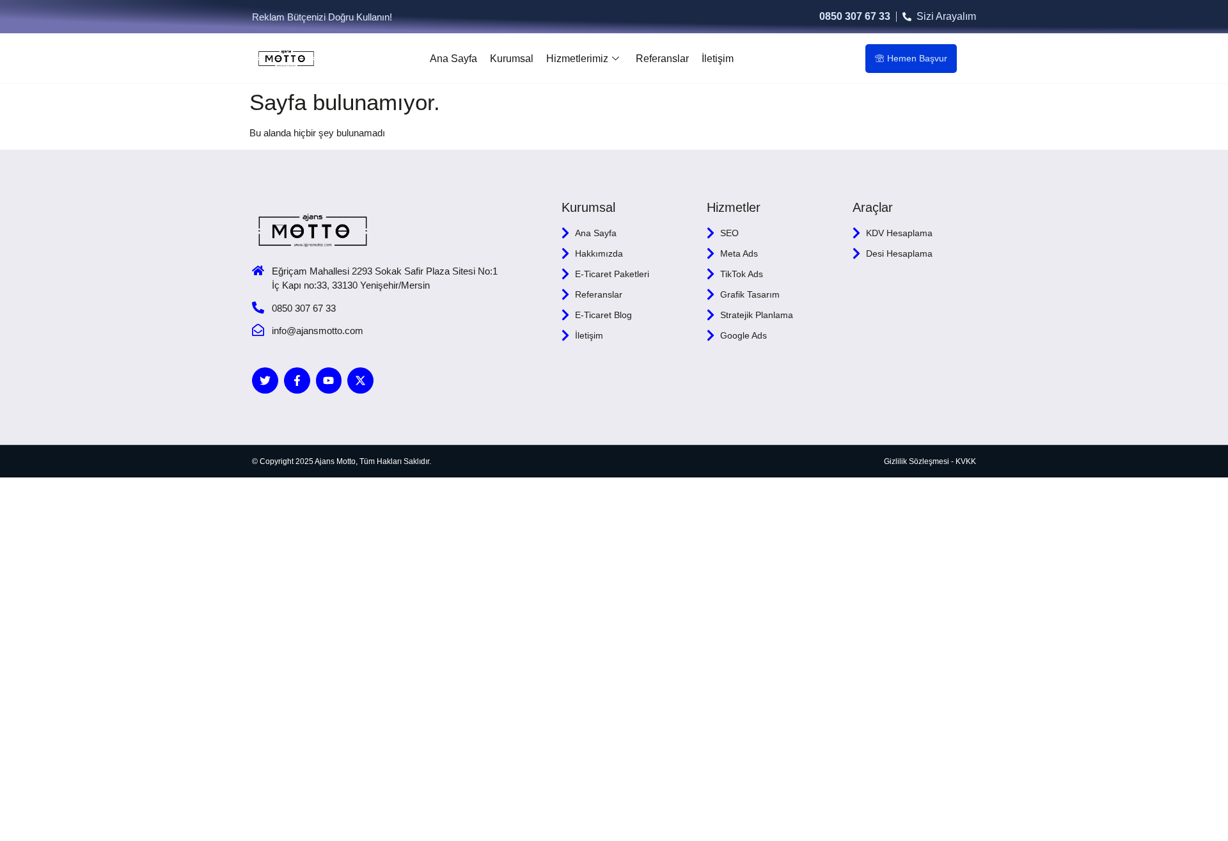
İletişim (718, 58)
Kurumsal (511, 58)
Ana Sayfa (453, 58)
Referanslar (662, 58)
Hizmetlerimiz (577, 58)
